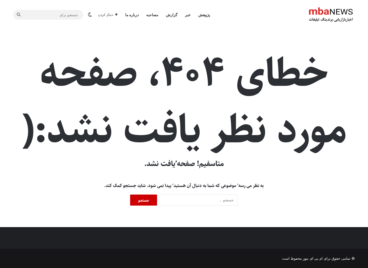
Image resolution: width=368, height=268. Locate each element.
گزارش (172, 14)
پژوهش (204, 14)
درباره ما (132, 14)
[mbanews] (331, 14)
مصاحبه (152, 14)
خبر (188, 14)
